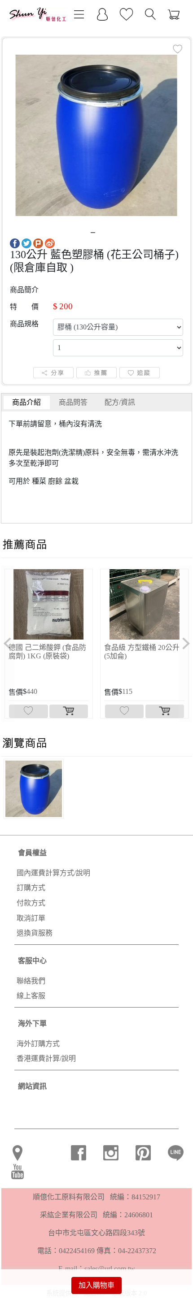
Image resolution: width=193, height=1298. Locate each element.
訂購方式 (31, 887)
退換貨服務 (35, 933)
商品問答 (73, 402)
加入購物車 (96, 1285)
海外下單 (32, 1023)
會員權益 (32, 853)
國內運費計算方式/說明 (53, 873)
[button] (7, 643)
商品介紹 (26, 402)
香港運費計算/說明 (46, 1058)
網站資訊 (32, 1086)
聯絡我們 (31, 981)
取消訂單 (31, 918)
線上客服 (31, 995)
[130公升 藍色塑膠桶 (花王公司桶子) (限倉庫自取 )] (96, 134)
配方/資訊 (120, 402)
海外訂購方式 (38, 1043)
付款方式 (31, 903)
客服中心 (32, 961)
